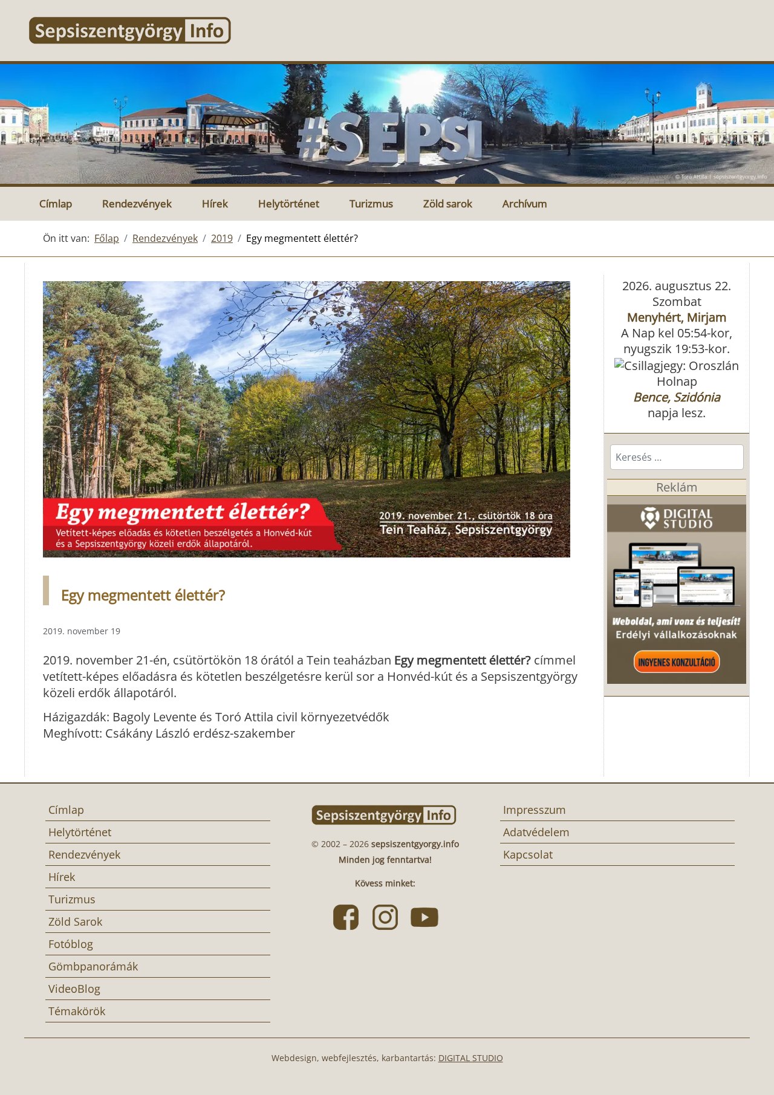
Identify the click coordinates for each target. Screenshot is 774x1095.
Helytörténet (288, 203)
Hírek (215, 203)
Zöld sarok (447, 203)
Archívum (524, 203)
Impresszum (534, 809)
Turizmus (371, 203)
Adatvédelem (536, 832)
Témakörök (76, 1011)
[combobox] (677, 457)
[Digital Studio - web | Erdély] (676, 588)
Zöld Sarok (75, 921)
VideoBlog (74, 988)
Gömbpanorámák (93, 966)
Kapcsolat (528, 854)
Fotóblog (70, 944)
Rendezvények (137, 203)
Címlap (55, 203)
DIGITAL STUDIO (470, 1058)
